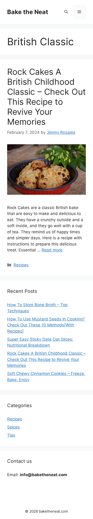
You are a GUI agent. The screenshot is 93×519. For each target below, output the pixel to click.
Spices (13, 427)
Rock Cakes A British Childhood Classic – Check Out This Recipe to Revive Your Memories (46, 97)
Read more (51, 250)
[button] (66, 12)
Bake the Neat (27, 11)
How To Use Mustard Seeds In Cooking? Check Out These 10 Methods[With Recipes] (46, 325)
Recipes (21, 265)
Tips (11, 435)
